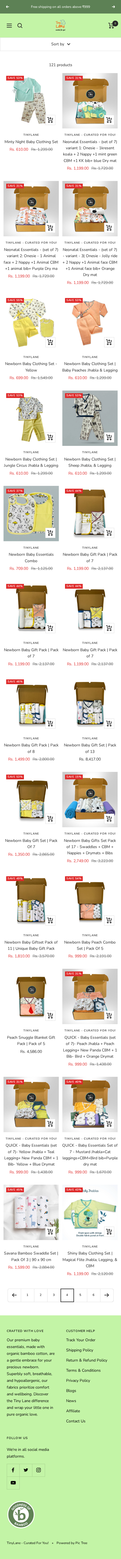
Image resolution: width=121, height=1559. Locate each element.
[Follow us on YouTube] (13, 1488)
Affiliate (73, 1416)
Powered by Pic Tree (72, 1548)
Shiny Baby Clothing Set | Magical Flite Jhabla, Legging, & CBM (89, 1265)
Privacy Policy (78, 1385)
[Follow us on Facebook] (13, 1475)
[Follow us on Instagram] (38, 1475)
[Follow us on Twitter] (25, 1475)
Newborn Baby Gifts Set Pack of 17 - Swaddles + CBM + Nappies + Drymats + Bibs (90, 852)
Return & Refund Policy (86, 1365)
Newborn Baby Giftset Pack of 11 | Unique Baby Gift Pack (31, 950)
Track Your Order (80, 1345)
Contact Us (76, 1426)
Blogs (71, 1395)
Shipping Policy (79, 1355)
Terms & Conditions (83, 1375)
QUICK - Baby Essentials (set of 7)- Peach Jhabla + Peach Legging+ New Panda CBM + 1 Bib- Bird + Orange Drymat (90, 1052)
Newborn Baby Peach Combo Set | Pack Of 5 (90, 950)
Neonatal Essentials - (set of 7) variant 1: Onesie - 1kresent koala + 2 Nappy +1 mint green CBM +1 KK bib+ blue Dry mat (90, 156)
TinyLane (31, 140)
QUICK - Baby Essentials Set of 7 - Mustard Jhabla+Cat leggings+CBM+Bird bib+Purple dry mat (90, 1160)
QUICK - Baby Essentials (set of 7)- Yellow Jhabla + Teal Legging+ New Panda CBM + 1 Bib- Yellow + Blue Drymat (31, 1160)
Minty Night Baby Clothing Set (31, 147)
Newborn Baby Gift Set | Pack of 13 (90, 753)
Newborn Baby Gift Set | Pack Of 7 (31, 849)
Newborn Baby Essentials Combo (31, 562)
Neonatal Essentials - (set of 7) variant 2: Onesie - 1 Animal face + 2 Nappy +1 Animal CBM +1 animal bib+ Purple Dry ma (31, 264)
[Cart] (111, 31)
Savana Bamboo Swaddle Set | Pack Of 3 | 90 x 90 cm (31, 1261)
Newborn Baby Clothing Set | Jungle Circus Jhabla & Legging (31, 467)
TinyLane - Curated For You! (90, 140)
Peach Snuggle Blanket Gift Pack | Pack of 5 (31, 1045)
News (71, 1406)
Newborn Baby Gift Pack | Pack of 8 (31, 753)
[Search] (20, 30)
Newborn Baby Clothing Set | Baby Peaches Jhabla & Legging (90, 372)
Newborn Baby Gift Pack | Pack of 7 (90, 562)
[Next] (106, 1300)
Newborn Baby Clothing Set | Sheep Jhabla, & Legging (90, 467)
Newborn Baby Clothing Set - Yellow (31, 372)
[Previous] (14, 1300)
